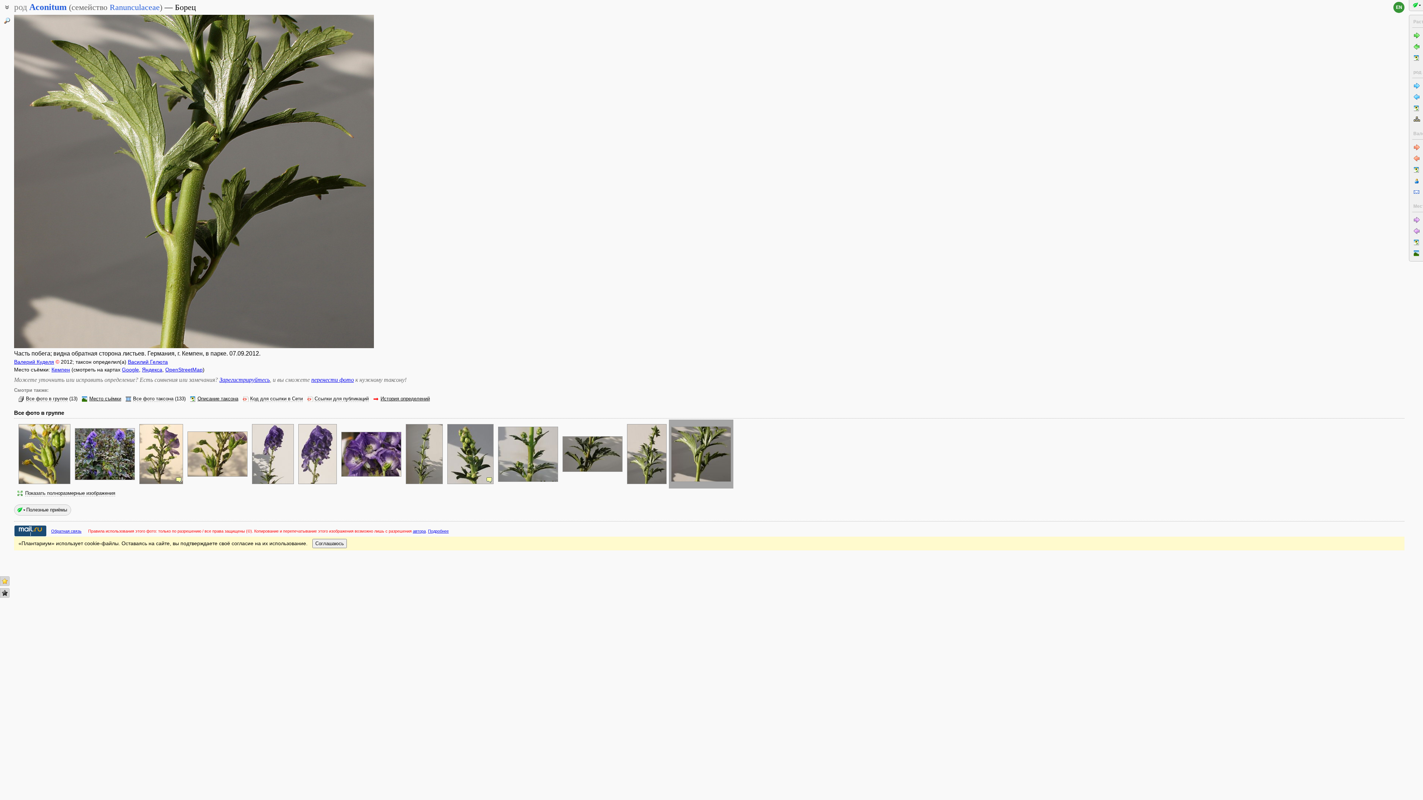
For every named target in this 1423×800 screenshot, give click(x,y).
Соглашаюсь (329, 543)
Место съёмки (105, 398)
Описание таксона (218, 398)
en (1399, 7)
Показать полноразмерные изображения (70, 493)
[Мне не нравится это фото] (5, 593)
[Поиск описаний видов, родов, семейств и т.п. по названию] (7, 20)
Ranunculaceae (135, 7)
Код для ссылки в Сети (276, 398)
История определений (405, 398)
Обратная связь (66, 531)
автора (419, 531)
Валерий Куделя (34, 362)
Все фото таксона (153, 398)
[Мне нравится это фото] (5, 581)
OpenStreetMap (184, 370)
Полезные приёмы (46, 510)
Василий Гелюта (148, 362)
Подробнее (438, 531)
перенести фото (332, 380)
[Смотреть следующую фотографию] (336, 181)
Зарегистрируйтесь (244, 380)
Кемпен (61, 370)
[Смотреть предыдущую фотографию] (52, 181)
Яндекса (152, 370)
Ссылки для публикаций (342, 398)
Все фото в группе (47, 398)
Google (130, 370)
